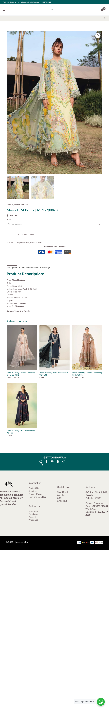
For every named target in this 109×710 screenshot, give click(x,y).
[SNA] (57, 461)
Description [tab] (12, 267)
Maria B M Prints (21, 205)
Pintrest (32, 517)
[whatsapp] (42, 464)
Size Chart (62, 492)
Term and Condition (37, 497)
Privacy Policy (35, 494)
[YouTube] (52, 461)
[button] (105, 18)
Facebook (33, 514)
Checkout (62, 501)
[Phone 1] (63, 461)
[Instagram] (40, 461)
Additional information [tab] (28, 267)
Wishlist (61, 495)
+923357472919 (45, 2)
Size (9, 219)
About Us (33, 491)
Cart (59, 498)
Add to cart (26, 234)
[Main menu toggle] (4, 9)
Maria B (10, 205)
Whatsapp (33, 520)
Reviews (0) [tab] (45, 267)
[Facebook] (46, 461)
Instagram (33, 511)
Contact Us (34, 488)
